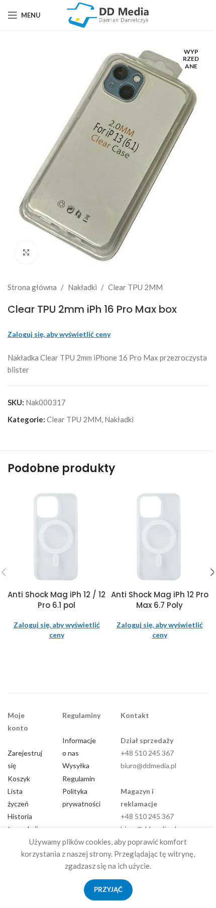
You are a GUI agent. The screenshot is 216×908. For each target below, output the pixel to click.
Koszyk (19, 778)
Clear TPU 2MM (135, 287)
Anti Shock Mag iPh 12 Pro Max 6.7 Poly (159, 599)
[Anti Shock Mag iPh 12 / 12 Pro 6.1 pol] (56, 536)
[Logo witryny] (108, 14)
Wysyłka (75, 765)
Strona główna (32, 287)
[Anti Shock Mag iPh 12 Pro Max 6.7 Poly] (159, 536)
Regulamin (78, 778)
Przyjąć (108, 889)
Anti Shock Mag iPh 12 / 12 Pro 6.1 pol (56, 599)
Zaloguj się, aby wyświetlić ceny (59, 334)
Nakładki (82, 287)
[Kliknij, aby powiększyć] (26, 252)
